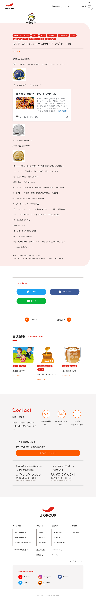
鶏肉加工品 (43, 532)
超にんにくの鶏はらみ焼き (22, 236)
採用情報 (73, 526)
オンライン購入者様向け (23, 542)
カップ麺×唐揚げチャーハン (23, 247)
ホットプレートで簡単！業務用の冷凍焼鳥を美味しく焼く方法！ (36, 193)
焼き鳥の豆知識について (22, 146)
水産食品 (42, 537)
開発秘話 (39, 555)
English (67, 6)
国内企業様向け (20, 532)
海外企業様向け (20, 537)
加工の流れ (40, 550)
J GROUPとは (59, 532)
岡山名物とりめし (19, 225)
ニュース (55, 555)
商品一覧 (39, 526)
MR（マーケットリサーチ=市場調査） (27, 204)
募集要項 (75, 532)
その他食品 (43, 542)
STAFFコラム (57, 550)
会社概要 (57, 537)
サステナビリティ (59, 542)
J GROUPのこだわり (20, 550)
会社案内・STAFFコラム (24, 31)
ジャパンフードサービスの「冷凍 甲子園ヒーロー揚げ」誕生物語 (36, 214)
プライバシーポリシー (76, 561)
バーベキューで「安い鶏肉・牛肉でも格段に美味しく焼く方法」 (36, 171)
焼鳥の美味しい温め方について (24, 182)
